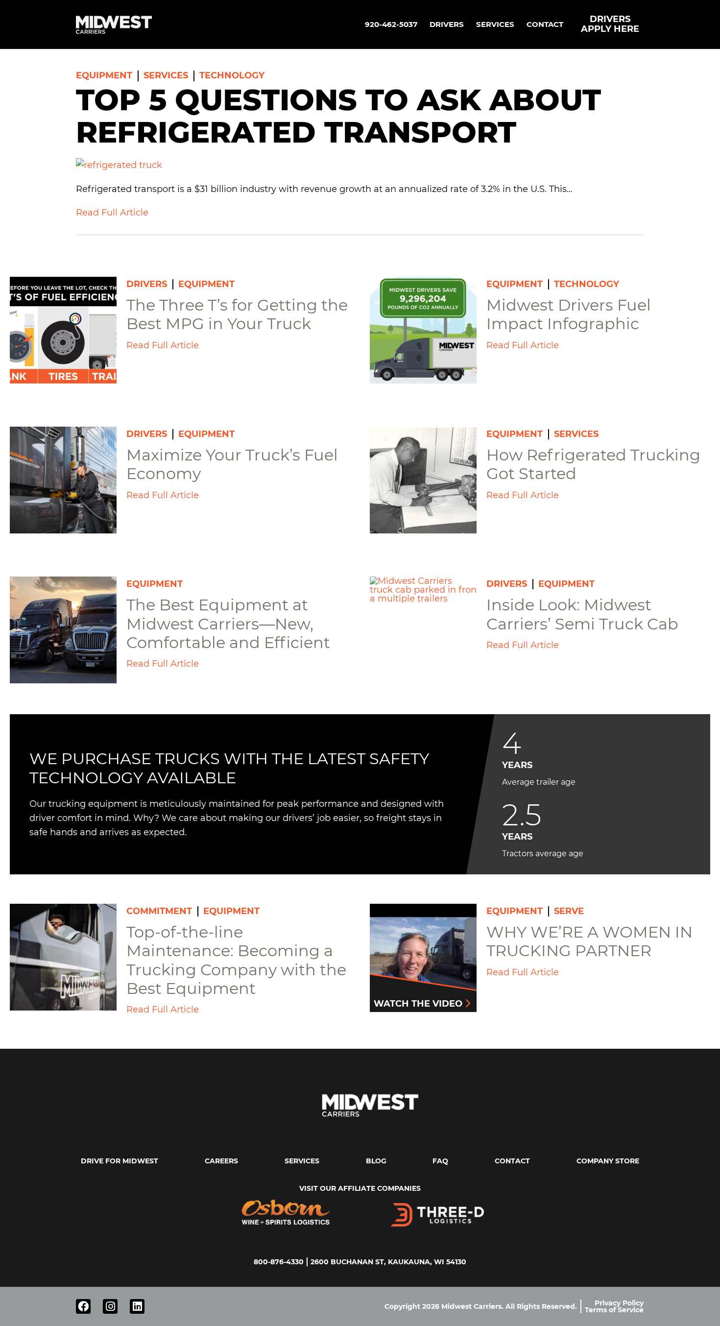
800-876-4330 (279, 1261)
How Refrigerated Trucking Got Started (593, 464)
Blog (376, 1161)
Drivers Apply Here (610, 24)
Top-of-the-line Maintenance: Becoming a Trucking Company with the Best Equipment (236, 960)
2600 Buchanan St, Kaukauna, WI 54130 (388, 1261)
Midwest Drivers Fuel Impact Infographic (568, 314)
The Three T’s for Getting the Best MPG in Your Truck (237, 314)
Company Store (607, 1161)
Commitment (159, 911)
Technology (231, 75)
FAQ (440, 1161)
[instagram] (110, 1306)
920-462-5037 (391, 24)
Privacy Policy (619, 1303)
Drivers (447, 24)
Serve (569, 911)
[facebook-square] (83, 1306)
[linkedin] (137, 1306)
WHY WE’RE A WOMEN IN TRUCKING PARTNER (589, 941)
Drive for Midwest (119, 1161)
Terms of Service (614, 1309)
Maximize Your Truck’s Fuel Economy (232, 464)
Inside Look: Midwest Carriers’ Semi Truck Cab (582, 614)
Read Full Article (112, 212)
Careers (221, 1161)
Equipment (104, 75)
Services (495, 24)
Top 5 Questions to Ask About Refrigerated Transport (338, 116)
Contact (545, 24)
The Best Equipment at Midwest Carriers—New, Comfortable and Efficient (228, 623)
